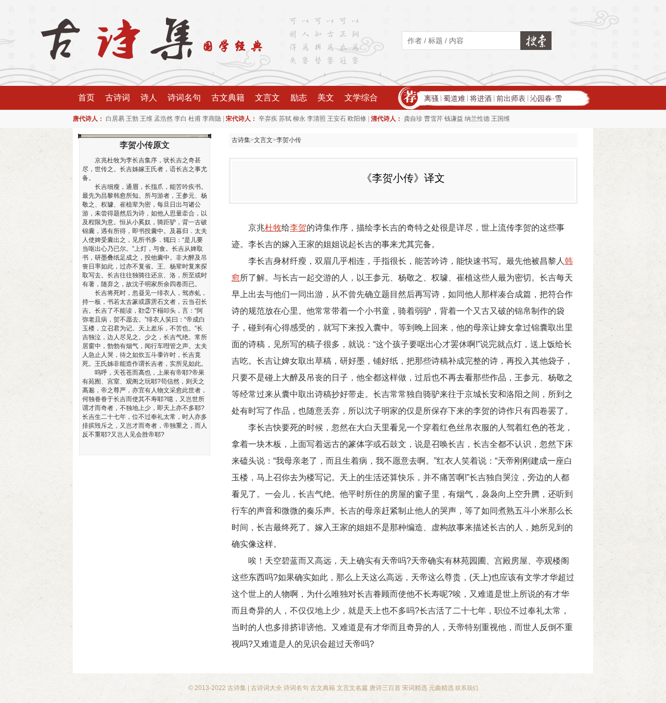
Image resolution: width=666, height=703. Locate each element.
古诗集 (241, 140)
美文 (325, 97)
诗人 (148, 97)
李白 (180, 118)
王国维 (500, 118)
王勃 (132, 118)
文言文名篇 (352, 688)
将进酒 (481, 98)
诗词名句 (184, 97)
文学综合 (361, 97)
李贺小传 (288, 140)
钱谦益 (453, 118)
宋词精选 (414, 688)
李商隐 (211, 118)
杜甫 (194, 118)
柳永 (299, 118)
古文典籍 (228, 97)
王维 (146, 118)
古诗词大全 (266, 688)
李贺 (298, 227)
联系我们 (466, 688)
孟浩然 (163, 118)
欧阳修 (357, 118)
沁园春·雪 (546, 98)
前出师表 (511, 98)
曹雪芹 (433, 118)
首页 (86, 97)
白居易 (115, 118)
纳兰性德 (477, 118)
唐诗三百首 (385, 688)
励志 (298, 97)
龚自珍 (413, 118)
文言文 (267, 97)
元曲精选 (441, 688)
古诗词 (117, 97)
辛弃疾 (268, 118)
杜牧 (273, 227)
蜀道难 (454, 98)
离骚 (431, 98)
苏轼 (285, 118)
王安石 (336, 118)
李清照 (316, 118)
